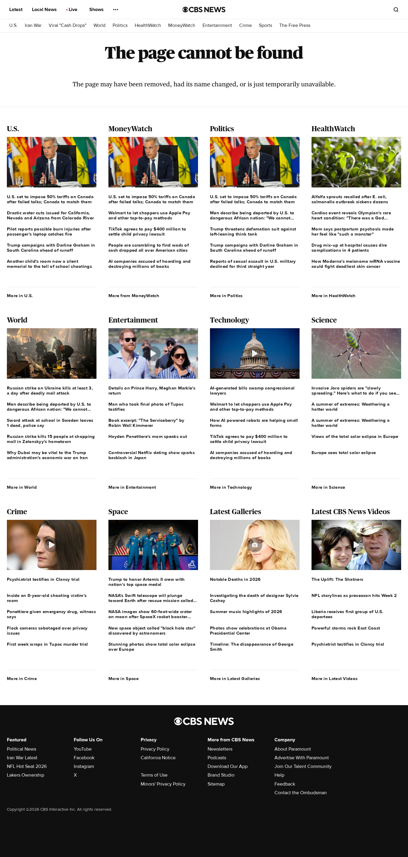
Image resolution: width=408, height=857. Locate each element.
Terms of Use (154, 775)
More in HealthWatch (334, 295)
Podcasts (217, 757)
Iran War (33, 25)
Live (74, 10)
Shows (97, 9)
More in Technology (231, 487)
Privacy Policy (155, 749)
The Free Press (294, 25)
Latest (16, 9)
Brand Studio (221, 775)
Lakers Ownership (25, 775)
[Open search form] (396, 9)
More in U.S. (20, 295)
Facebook (84, 757)
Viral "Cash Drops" (67, 25)
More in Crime (22, 678)
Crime (245, 25)
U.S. (13, 25)
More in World (22, 487)
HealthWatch (148, 25)
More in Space (123, 678)
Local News (45, 9)
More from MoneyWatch (133, 295)
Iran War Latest (22, 757)
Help (279, 775)
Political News (21, 749)
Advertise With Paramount (301, 757)
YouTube (83, 749)
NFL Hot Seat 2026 (27, 766)
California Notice (158, 757)
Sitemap (216, 784)
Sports (265, 25)
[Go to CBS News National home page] (204, 10)
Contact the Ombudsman (300, 792)
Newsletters (220, 749)
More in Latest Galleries (235, 678)
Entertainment (217, 25)
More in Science (328, 487)
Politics (120, 25)
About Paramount (292, 749)
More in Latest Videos (335, 678)
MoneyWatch (181, 25)
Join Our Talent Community (303, 766)
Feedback (284, 784)
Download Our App (228, 766)
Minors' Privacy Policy (163, 784)
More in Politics (226, 295)
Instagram (84, 766)
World (99, 25)
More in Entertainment (132, 487)
